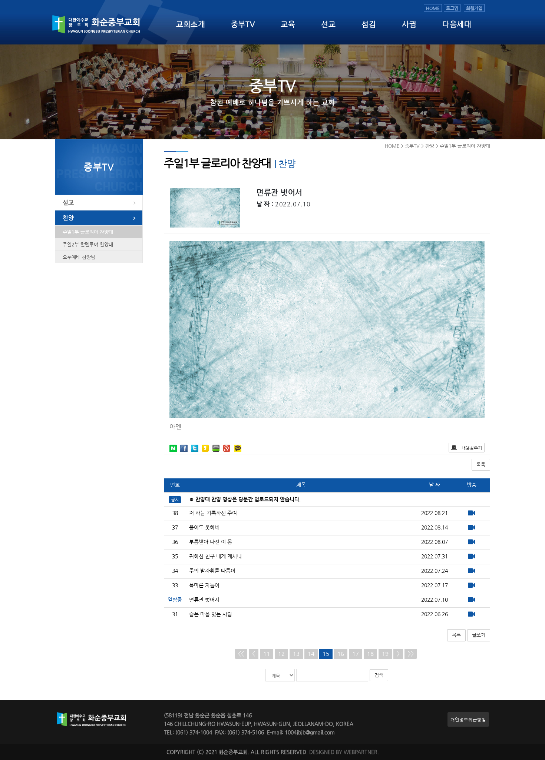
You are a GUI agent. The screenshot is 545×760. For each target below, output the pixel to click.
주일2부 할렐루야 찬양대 (88, 244)
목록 (480, 464)
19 (385, 653)
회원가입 (474, 8)
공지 (175, 499)
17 (355, 653)
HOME (433, 8)
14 (311, 653)
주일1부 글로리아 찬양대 (88, 232)
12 (281, 653)
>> (411, 653)
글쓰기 (478, 635)
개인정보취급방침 (468, 719)
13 (296, 653)
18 (370, 653)
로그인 (452, 8)
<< (241, 653)
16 (340, 653)
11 (266, 653)
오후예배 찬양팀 (79, 257)
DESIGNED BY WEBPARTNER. (344, 752)
